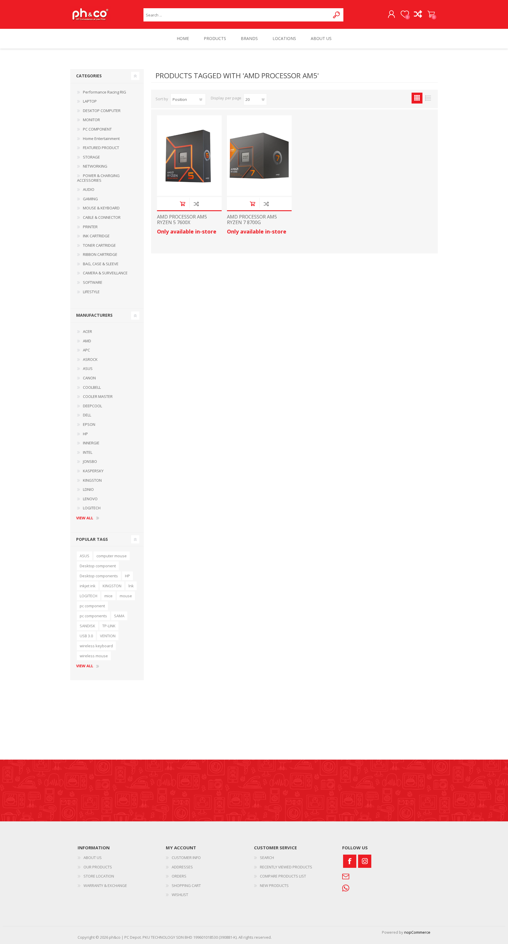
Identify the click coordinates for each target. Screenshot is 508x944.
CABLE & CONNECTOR (102, 217)
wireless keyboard (96, 645)
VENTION (108, 635)
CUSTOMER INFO (186, 857)
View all (84, 518)
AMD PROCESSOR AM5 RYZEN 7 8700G (252, 219)
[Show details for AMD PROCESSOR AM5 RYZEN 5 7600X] (189, 155)
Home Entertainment (101, 138)
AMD (87, 340)
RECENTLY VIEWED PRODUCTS (286, 867)
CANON (89, 378)
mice (108, 595)
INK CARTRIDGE (96, 235)
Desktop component (98, 565)
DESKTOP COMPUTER (102, 110)
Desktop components (99, 575)
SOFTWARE (92, 282)
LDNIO (88, 489)
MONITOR (91, 119)
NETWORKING (95, 166)
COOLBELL (92, 387)
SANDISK (87, 625)
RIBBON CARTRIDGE (100, 254)
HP (85, 433)
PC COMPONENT (97, 129)
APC (86, 350)
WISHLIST (180, 894)
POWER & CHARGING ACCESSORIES (98, 178)
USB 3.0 (86, 635)
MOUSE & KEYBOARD (101, 208)
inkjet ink (88, 585)
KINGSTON (92, 480)
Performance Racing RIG (104, 92)
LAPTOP (90, 101)
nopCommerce (417, 932)
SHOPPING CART (431, 14)
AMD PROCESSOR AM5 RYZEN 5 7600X (182, 219)
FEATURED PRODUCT (101, 147)
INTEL (87, 452)
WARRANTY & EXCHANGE (105, 885)
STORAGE (91, 157)
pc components (93, 615)
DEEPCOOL (92, 405)
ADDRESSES (182, 867)
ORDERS (179, 876)
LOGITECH (92, 508)
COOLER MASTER (98, 396)
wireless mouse (94, 655)
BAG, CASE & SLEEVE (100, 263)
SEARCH (267, 857)
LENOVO (90, 498)
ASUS (88, 368)
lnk (131, 585)
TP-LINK (109, 625)
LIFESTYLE (91, 291)
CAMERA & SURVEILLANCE (105, 273)
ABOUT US (92, 857)
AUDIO (88, 189)
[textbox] (236, 14)
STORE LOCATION (98, 876)
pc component (92, 605)
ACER (87, 331)
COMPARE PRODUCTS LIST (283, 876)
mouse (126, 595)
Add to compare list (196, 203)
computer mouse (111, 555)
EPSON (89, 424)
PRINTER (90, 226)
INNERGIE (91, 443)
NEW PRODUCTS (274, 885)
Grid (417, 98)
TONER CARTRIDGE (99, 245)
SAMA (119, 615)
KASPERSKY (93, 470)
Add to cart (182, 203)
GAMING (90, 198)
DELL (87, 415)
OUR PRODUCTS (97, 867)
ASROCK (90, 359)
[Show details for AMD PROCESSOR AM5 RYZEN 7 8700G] (259, 155)
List (427, 98)
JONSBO (90, 461)
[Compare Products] (418, 14)
